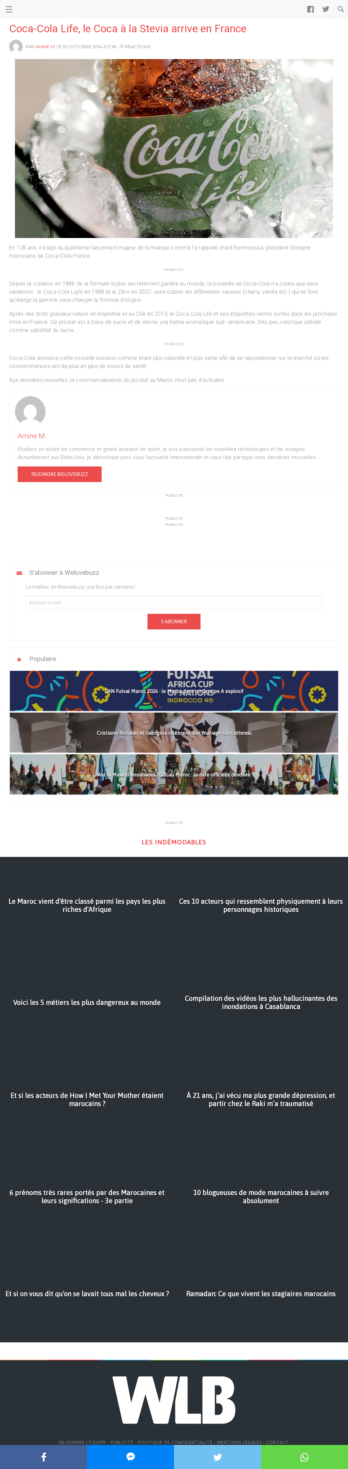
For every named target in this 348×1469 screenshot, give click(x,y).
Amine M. (45, 46)
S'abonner (174, 621)
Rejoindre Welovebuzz (59, 474)
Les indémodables (174, 842)
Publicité (122, 1442)
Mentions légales (239, 1442)
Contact (277, 1442)
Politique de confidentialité (175, 1442)
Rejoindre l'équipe (82, 1442)
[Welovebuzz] (31, 9)
